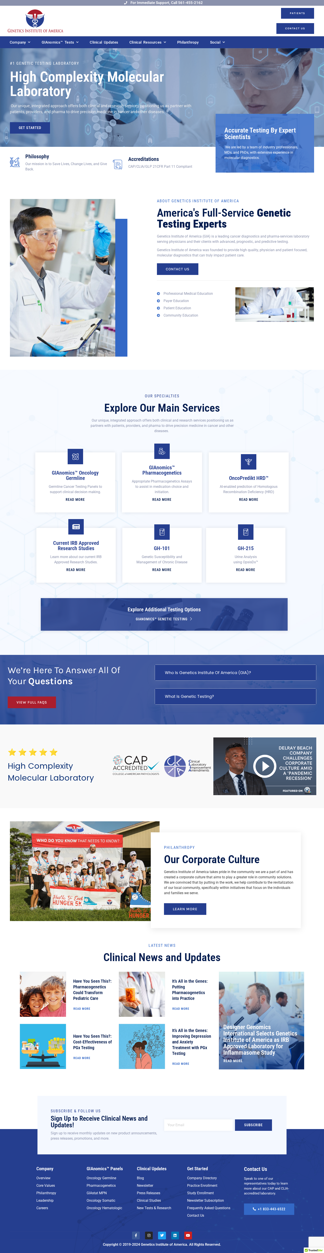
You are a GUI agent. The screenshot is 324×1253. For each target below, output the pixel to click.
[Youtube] (188, 1235)
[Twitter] (162, 1235)
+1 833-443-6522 (271, 1209)
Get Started (30, 128)
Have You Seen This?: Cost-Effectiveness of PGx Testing (92, 1042)
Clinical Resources (145, 42)
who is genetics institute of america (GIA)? (208, 672)
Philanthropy (188, 42)
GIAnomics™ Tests (58, 42)
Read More (75, 499)
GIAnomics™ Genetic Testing (161, 619)
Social (215, 42)
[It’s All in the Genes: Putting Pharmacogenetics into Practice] (142, 994)
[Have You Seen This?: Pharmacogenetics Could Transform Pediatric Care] (43, 994)
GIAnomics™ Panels (105, 1168)
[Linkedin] (175, 1235)
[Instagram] (149, 1235)
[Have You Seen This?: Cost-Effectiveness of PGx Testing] (43, 1046)
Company (18, 42)
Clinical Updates (104, 42)
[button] (235, 673)
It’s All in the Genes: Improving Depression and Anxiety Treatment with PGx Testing (191, 1042)
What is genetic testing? (189, 696)
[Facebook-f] (136, 1235)
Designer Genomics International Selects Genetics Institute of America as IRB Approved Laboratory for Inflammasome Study (260, 1039)
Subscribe (253, 1125)
